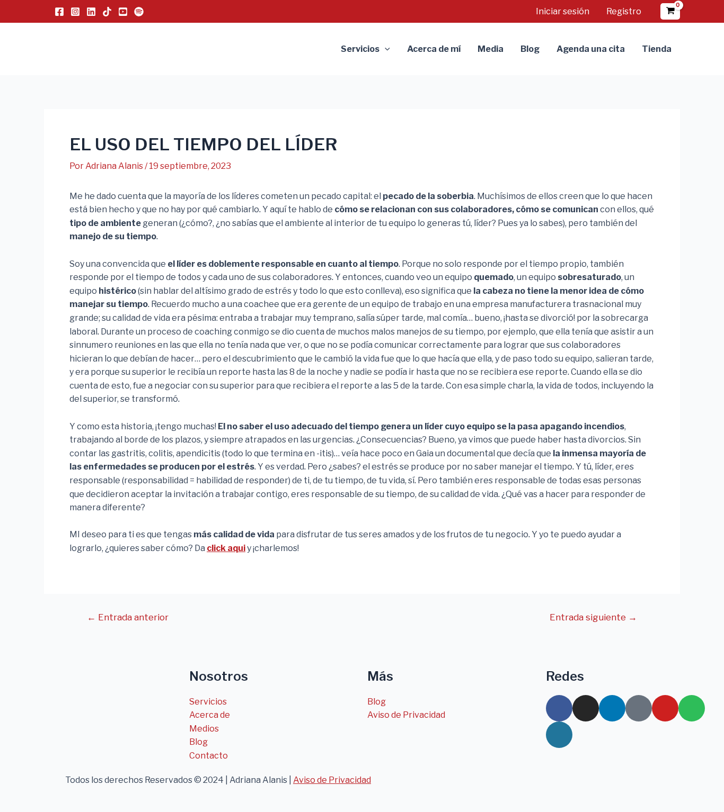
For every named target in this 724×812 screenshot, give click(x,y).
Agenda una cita (591, 49)
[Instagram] (75, 11)
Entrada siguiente (593, 617)
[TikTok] (107, 11)
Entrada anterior (128, 617)
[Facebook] (59, 11)
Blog (530, 49)
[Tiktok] (638, 708)
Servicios (360, 49)
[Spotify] (139, 11)
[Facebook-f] (559, 708)
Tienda (657, 49)
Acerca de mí (434, 49)
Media (491, 49)
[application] (384, 49)
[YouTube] (123, 11)
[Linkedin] (91, 11)
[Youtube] (665, 708)
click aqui (226, 548)
